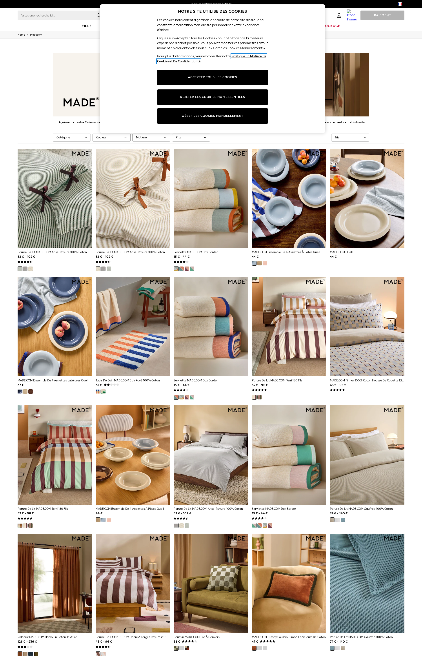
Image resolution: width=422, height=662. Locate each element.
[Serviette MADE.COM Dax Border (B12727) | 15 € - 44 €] (211, 198)
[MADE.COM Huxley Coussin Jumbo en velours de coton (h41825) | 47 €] (289, 583)
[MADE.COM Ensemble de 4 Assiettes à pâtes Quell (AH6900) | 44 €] (289, 198)
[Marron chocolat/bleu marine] (265, 648)
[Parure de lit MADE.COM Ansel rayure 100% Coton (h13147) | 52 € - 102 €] (55, 198)
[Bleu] (254, 263)
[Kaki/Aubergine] (259, 648)
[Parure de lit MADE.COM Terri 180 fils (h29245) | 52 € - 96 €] (55, 455)
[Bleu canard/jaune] (176, 269)
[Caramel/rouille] (254, 648)
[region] (212, 68)
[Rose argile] (103, 654)
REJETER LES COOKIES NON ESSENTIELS (212, 97)
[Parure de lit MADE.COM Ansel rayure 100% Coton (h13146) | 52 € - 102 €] (133, 198)
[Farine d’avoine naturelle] (332, 520)
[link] (339, 15)
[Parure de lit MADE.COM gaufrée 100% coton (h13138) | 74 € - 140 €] (367, 455)
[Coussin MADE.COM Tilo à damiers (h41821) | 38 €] (211, 583)
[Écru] (30, 269)
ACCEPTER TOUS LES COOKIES (212, 77)
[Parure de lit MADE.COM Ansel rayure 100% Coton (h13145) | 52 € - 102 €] (211, 455)
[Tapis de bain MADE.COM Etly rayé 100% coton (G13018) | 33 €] (133, 326)
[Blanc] (337, 520)
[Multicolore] (20, 525)
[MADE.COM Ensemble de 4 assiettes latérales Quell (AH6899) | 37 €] (55, 326)
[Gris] (25, 269)
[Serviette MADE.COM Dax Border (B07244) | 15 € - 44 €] (211, 326)
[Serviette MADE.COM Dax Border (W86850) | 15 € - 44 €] (289, 455)
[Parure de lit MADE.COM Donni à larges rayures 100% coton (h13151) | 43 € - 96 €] (133, 583)
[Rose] (265, 263)
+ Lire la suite (357, 122)
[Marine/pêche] (181, 269)
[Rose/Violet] (187, 269)
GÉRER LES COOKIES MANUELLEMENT (212, 116)
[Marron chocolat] (98, 654)
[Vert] (20, 269)
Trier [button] (338, 137)
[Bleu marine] (343, 520)
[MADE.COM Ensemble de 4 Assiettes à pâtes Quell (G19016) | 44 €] (133, 455)
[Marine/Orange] (98, 391)
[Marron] (30, 391)
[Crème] (259, 263)
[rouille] (20, 654)
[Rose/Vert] (192, 269)
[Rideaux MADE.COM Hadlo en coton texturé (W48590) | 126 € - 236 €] (55, 583)
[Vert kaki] (36, 654)
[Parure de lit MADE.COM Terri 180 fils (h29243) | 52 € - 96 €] (289, 326)
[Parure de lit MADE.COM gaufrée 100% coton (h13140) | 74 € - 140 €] (367, 583)
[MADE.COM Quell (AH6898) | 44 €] (367, 198)
